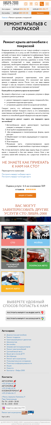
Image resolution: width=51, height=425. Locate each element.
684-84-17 (40, 9)
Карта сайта (6, 417)
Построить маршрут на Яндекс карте (16, 174)
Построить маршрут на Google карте (16, 177)
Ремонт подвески (13, 337)
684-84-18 (21, 9)
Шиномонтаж (12, 342)
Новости (10, 368)
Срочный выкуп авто (14, 351)
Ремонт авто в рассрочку (16, 359)
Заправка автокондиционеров (18, 347)
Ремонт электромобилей (16, 349)
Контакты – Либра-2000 (16, 370)
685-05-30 (20, 13)
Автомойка (11, 344)
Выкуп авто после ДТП (16, 354)
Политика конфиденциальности (19, 363)
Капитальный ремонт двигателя (19, 340)
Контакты (40, 13)
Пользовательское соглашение (19, 361)
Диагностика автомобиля (16, 335)
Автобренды (11, 356)
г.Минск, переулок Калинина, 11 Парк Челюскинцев (13, 398)
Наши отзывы (25, 195)
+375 (9, 384)
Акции (9, 366)
